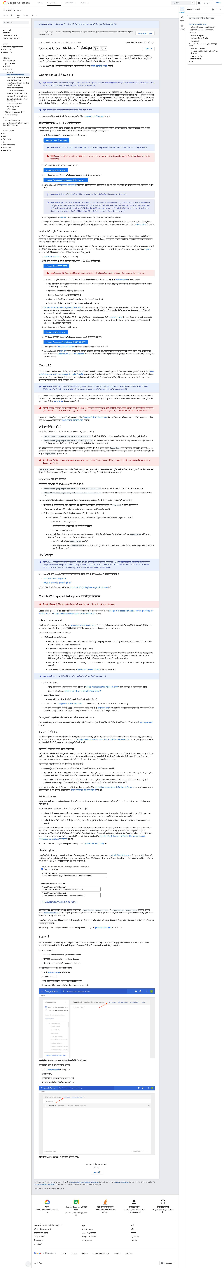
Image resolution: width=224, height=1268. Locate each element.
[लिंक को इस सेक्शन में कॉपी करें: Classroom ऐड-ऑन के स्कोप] (68, 479)
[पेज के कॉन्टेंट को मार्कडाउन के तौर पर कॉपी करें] (102, 49)
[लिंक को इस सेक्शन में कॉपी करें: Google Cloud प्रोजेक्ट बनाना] (75, 75)
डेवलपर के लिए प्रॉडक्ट (41, 1233)
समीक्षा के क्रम (58, 401)
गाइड (18, 15)
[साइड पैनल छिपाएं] (28, 1263)
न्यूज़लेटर (133, 1233)
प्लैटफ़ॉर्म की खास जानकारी (42, 1229)
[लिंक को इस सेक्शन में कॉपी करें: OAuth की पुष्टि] (55, 555)
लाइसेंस (146, 249)
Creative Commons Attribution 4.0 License (84, 1182)
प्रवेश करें (218, 3)
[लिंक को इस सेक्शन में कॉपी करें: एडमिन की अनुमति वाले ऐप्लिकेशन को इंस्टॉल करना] (76, 749)
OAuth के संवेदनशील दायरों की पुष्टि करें (57, 583)
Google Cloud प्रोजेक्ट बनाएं (94, 116)
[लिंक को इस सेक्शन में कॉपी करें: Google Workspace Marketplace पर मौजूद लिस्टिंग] (102, 596)
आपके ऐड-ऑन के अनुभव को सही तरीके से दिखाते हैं (82, 691)
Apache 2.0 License (121, 1182)
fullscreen (216, 9)
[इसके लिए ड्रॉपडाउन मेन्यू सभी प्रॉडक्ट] (76, 3)
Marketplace (141, 224)
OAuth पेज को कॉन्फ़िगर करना (72, 420)
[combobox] (183, 3)
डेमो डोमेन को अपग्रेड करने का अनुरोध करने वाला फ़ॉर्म (62, 308)
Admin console (122, 280)
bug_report (212, 9)
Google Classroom (54, 3)
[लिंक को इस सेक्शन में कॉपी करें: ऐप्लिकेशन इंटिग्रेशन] (58, 850)
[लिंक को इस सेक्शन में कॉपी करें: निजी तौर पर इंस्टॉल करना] (58, 796)
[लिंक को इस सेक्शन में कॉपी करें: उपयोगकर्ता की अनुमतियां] (63, 427)
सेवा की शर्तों (38, 1244)
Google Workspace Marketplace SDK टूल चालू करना (65, 180)
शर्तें (35, 1263)
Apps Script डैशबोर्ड (89, 1233)
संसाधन (83, 3)
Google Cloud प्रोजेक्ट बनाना (56, 140)
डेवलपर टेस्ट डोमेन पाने (51, 257)
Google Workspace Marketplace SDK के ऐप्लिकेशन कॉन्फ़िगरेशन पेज (103, 740)
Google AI (117, 1253)
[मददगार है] (149, 42)
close (220, 9)
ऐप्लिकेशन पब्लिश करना (99, 66)
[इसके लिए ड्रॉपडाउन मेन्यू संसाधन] (88, 3)
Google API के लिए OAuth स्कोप (95, 417)
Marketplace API (146, 722)
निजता (40, 1263)
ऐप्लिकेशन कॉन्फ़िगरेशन (68, 185)
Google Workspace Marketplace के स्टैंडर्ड (101, 687)
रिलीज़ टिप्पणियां (39, 1237)
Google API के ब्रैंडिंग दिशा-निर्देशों (70, 704)
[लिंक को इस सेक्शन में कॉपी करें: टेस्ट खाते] (51, 936)
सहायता (34, 15)
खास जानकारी (7, 15)
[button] (15, 46)
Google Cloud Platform (101, 1253)
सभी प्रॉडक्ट (69, 3)
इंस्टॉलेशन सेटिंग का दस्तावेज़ (94, 844)
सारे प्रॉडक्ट (129, 1253)
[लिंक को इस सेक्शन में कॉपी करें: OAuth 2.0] (53, 365)
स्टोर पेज (63, 217)
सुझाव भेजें (148, 49)
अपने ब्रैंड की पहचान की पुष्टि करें (55, 579)
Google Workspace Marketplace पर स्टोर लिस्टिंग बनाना (74, 614)
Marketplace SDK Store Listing (83, 625)
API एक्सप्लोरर (87, 1240)
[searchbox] (16, 22)
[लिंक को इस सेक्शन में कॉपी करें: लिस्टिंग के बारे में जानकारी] (64, 620)
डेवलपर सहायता (39, 1240)
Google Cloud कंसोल (89, 1237)
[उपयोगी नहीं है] (153, 42)
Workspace (23, 2)
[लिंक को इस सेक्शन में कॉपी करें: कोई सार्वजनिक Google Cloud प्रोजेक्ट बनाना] (82, 123)
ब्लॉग (132, 1229)
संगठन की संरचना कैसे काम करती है (83, 790)
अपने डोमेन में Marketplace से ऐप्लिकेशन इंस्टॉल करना (114, 787)
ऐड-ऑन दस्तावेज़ (108, 24)
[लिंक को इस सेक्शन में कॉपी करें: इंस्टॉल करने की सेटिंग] (60, 732)
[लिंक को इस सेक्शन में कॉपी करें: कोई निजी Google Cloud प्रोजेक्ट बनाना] (78, 231)
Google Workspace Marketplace (71, 354)
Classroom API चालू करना (55, 170)
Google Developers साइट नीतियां (44, 1184)
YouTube (134, 1240)
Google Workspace (53, 42)
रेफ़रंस (26, 15)
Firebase (85, 1253)
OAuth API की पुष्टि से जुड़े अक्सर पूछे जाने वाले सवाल (89, 587)
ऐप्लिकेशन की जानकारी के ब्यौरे (89, 670)
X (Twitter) (135, 1237)
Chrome (74, 1253)
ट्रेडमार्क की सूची (103, 708)
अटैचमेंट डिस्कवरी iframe (120, 855)
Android (63, 1253)
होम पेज (39, 3)
